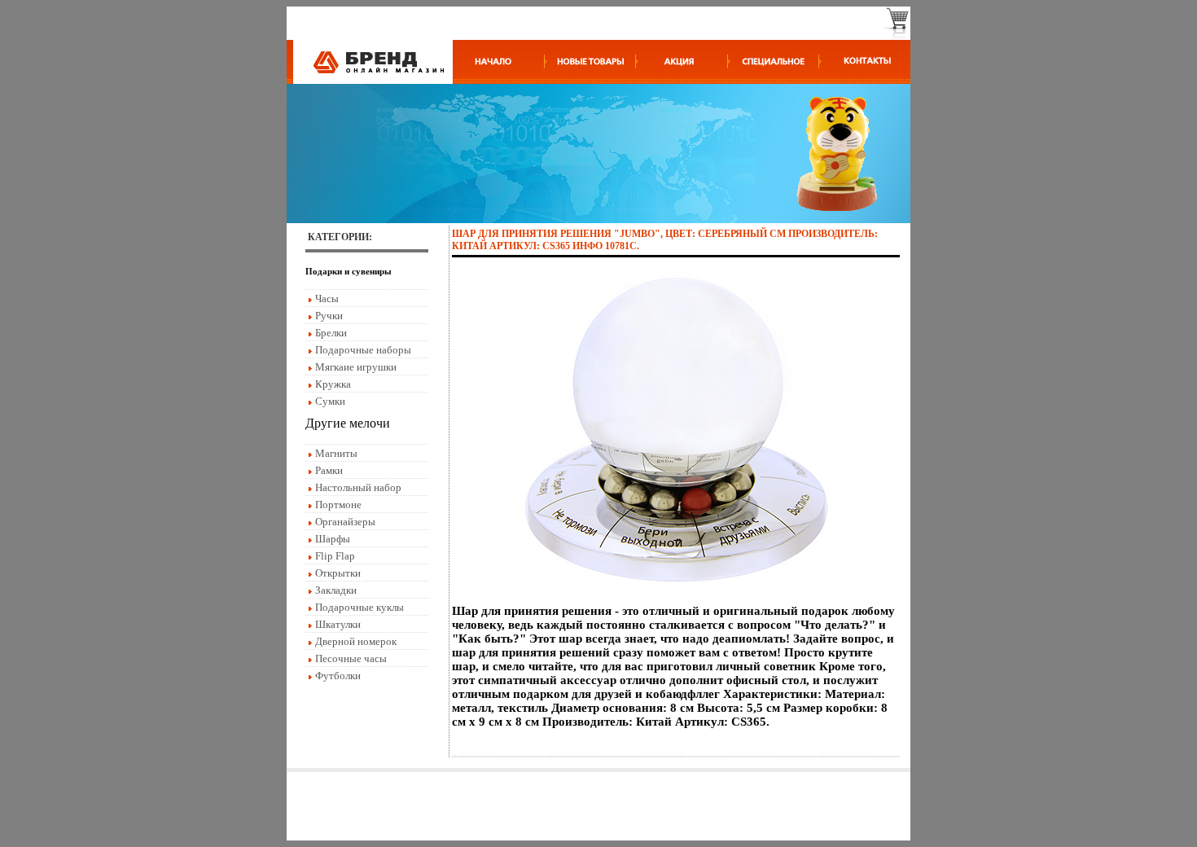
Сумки (330, 401)
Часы (327, 298)
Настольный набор (358, 487)
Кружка (333, 384)
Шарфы (332, 539)
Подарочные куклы (359, 607)
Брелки (331, 333)
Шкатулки (338, 624)
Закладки (336, 590)
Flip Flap (335, 556)
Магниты (336, 453)
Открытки (338, 573)
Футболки (338, 675)
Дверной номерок (356, 641)
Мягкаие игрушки (356, 367)
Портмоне (338, 504)
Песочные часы (351, 658)
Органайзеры (345, 522)
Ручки (329, 315)
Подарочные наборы (363, 350)
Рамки (329, 470)
